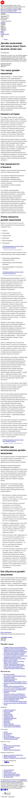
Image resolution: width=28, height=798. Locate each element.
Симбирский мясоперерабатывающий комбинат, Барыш (15, 681)
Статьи (5, 39)
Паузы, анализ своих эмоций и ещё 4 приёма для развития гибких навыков (14, 667)
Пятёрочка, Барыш (21, 688)
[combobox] (7, 793)
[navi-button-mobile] (2, 36)
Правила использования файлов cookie (11, 12)
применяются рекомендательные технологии (14, 780)
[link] (3, 28)
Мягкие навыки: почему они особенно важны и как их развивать (14, 662)
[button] (2, 31)
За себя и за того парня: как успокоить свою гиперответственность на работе (15, 656)
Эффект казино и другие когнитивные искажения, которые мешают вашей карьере (15, 651)
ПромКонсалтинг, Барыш (20, 701)
